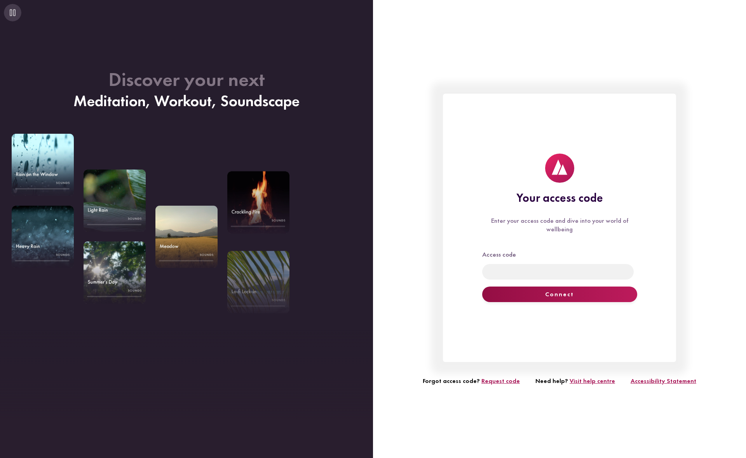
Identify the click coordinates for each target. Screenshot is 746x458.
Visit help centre (592, 381)
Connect (559, 294)
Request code (500, 381)
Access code (499, 254)
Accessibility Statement (663, 381)
